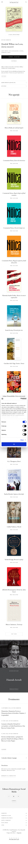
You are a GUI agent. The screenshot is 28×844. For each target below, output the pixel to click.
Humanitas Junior (5, 52)
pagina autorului (14, 689)
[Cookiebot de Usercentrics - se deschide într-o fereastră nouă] (20, 398)
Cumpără (14, 56)
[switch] (24, 426)
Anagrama (19, 833)
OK (14, 444)
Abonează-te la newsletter (8, 775)
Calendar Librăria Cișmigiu (9, 758)
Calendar (3, 749)
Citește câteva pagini (14, 34)
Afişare (22, 439)
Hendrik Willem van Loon (12, 44)
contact (14, 800)
